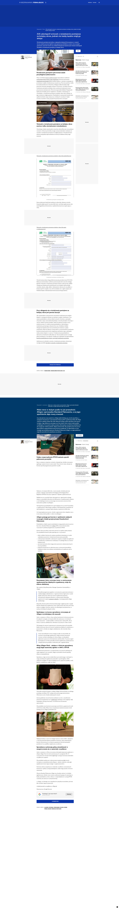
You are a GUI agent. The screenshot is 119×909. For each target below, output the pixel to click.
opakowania (54, 699)
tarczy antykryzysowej (51, 77)
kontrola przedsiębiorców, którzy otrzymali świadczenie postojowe (53, 338)
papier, (65, 807)
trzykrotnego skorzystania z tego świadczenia (48, 79)
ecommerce (79, 435)
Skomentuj (81, 56)
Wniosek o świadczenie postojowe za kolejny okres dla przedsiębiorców (54, 156)
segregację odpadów (54, 599)
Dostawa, (51, 807)
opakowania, (57, 807)
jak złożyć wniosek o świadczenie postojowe (56, 343)
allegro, (46, 807)
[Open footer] (117, 907)
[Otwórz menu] (98, 2)
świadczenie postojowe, (57, 370)
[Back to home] (25, 2)
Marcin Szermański (86, 67)
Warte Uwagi (85, 60)
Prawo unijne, (47, 808)
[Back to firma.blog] (38, 2)
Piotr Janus (85, 75)
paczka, (62, 807)
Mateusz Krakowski (86, 476)
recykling (58, 808)
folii (64, 760)
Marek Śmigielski (85, 100)
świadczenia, (47, 370)
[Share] (97, 56)
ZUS (43, 204)
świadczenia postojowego (43, 81)
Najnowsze (78, 60)
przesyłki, (53, 808)
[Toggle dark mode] (46, 2)
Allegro (54, 525)
